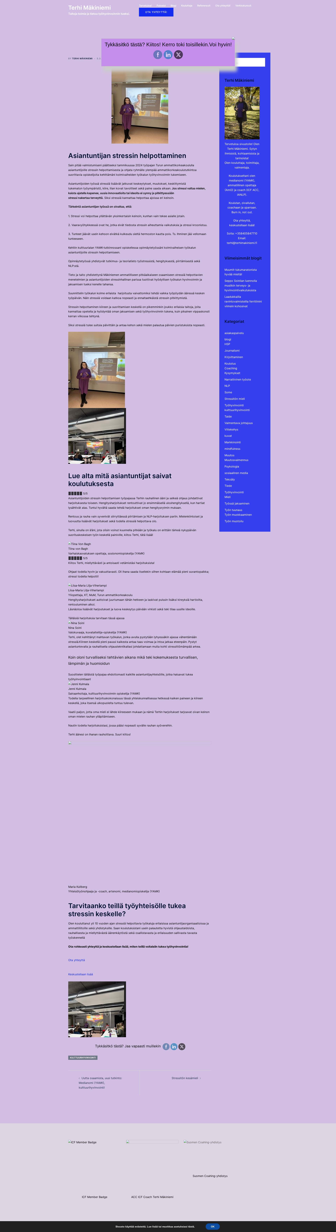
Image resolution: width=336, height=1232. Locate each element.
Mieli (228, 497)
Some (228, 392)
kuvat (228, 435)
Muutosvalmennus (236, 460)
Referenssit (203, 5)
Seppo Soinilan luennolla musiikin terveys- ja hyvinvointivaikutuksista (241, 285)
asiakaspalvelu (234, 333)
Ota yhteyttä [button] (76, 960)
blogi (228, 339)
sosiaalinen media (236, 473)
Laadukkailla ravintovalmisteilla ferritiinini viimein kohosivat (243, 301)
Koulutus (230, 363)
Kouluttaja (186, 5)
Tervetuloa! (145, 5)
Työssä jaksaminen (237, 503)
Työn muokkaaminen (238, 514)
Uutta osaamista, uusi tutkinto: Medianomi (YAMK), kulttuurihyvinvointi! (100, 1082)
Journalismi (232, 350)
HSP (227, 344)
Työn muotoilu (234, 521)
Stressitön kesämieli (185, 1078)
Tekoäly (230, 479)
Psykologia (232, 466)
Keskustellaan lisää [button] (80, 974)
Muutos (229, 455)
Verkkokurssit (243, 5)
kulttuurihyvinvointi (83, 1057)
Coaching (231, 368)
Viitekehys (231, 429)
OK (213, 1226)
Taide (228, 416)
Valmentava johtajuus (239, 423)
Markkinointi (233, 442)
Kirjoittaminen (234, 357)
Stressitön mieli (235, 398)
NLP (227, 386)
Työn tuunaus (233, 510)
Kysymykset (232, 373)
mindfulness (232, 448)
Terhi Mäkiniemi (89, 7)
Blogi (173, 5)
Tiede (228, 485)
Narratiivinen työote (238, 379)
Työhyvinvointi (234, 405)
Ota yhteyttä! (222, 5)
